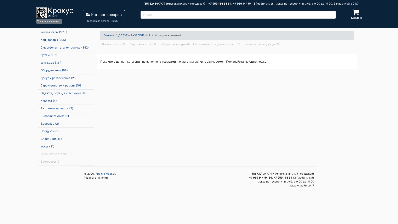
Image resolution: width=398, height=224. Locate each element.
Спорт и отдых (52, 138)
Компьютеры (54, 32)
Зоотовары (51, 161)
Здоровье (50, 123)
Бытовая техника (55, 116)
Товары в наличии (48, 21)
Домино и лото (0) (114, 44)
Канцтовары (53, 39)
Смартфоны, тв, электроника (65, 47)
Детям (49, 55)
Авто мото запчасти (57, 108)
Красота (49, 100)
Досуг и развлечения (58, 78)
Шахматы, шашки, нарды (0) (262, 44)
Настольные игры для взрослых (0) (216, 44)
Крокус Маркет (105, 173)
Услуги (47, 146)
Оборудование (54, 70)
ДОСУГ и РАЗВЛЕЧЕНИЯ (134, 35)
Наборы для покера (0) (174, 44)
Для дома (51, 62)
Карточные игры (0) (143, 44)
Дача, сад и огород (56, 154)
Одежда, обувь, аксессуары (64, 93)
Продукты (50, 131)
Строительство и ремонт (61, 85)
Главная (109, 35)
